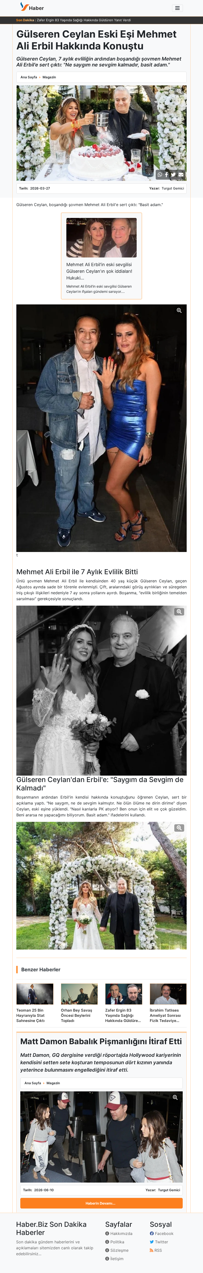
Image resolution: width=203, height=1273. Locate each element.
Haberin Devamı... (100, 1203)
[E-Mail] (180, 175)
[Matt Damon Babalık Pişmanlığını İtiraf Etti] (101, 1137)
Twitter (161, 1241)
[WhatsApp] (160, 175)
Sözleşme (118, 1250)
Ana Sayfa (29, 77)
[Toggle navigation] (177, 8)
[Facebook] (166, 175)
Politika (116, 1241)
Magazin (49, 77)
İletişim (116, 1258)
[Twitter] (173, 175)
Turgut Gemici (173, 188)
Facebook (164, 1233)
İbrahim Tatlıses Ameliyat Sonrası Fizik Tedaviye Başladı (79, 20)
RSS (157, 1250)
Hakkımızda (120, 1233)
